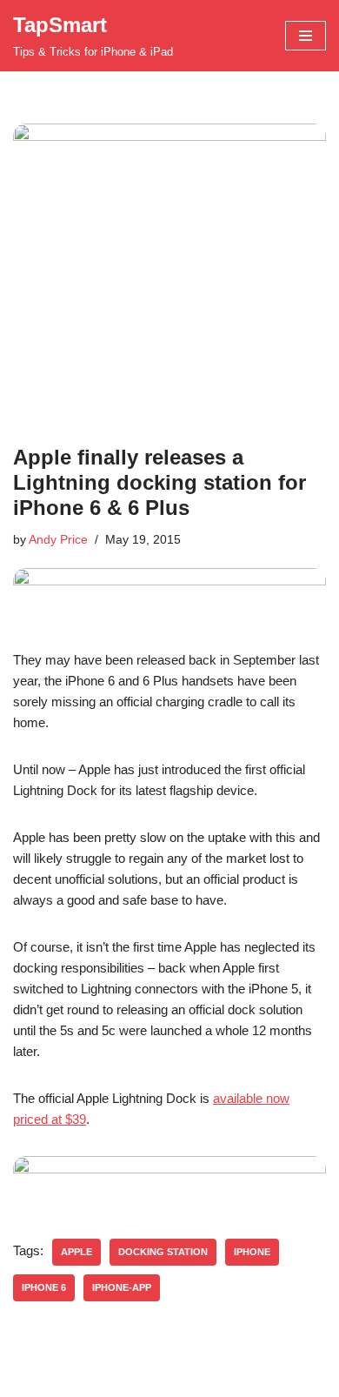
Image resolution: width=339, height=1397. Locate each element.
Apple (76, 1252)
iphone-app (121, 1287)
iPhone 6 (44, 1287)
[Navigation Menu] (305, 35)
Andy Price (58, 539)
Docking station (163, 1252)
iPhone (252, 1252)
